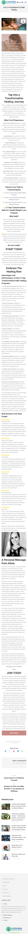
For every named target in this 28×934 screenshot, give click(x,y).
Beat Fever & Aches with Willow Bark (18, 855)
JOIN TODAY (14, 672)
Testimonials (6, 882)
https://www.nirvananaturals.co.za (20, 763)
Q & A (4, 885)
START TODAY (14, 249)
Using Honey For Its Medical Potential (17, 846)
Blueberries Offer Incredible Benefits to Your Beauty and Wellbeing (19, 837)
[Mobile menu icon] (25, 2)
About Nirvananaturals (8, 878)
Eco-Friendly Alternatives (8, 19)
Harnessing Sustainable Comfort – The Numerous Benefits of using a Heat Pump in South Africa (18, 817)
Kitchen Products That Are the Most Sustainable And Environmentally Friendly (19, 827)
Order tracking (6, 896)
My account (6, 892)
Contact (5, 889)
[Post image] (6, 807)
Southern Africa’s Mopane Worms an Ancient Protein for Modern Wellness (19, 806)
